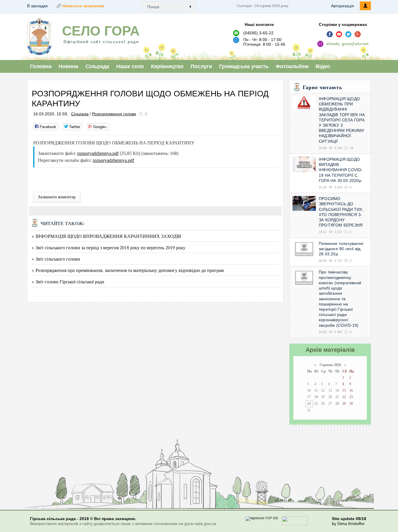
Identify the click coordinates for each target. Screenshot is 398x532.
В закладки (37, 5)
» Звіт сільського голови (56, 259)
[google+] (358, 34)
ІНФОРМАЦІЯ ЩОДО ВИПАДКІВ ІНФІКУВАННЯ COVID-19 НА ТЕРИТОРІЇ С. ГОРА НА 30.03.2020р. (341, 170)
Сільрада (97, 66)
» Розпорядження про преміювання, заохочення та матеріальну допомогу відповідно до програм (128, 270)
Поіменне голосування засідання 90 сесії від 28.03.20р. (341, 248)
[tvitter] (348, 34)
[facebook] (330, 34)
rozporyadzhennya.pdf (98, 153)
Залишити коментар (57, 197)
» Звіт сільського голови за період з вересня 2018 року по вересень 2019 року (108, 247)
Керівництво (167, 66)
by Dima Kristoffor (348, 523)
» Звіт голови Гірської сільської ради (68, 281)
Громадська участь (244, 66)
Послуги (201, 66)
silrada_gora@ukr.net (347, 43)
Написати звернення (83, 5)
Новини (68, 66)
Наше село (130, 66)
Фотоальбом (292, 66)
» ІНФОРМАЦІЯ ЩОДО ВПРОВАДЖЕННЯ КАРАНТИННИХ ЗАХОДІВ (106, 236)
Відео (323, 66)
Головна (41, 66)
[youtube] (339, 34)
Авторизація (342, 5)
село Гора (101, 30)
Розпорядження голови (114, 114)
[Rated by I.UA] (295, 524)
